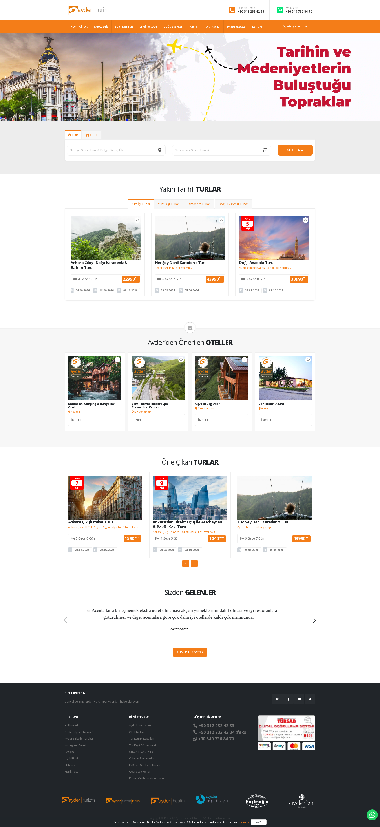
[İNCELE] (94, 425)
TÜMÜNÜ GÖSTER (190, 652)
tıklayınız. (244, 821)
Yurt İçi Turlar (140, 204)
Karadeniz (101, 27)
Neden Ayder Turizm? (79, 732)
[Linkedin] (299, 699)
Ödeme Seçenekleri (142, 758)
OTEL (93, 135)
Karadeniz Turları (199, 204)
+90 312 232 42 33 (251, 11)
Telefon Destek (247, 7)
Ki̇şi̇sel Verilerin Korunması (146, 778)
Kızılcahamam (143, 412)
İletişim (69, 752)
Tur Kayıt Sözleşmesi (142, 745)
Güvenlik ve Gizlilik (141, 752)
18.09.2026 (84, 290)
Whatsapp (291, 7)
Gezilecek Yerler (139, 772)
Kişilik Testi (72, 772)
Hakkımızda (72, 725)
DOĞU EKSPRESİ (173, 27)
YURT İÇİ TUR (79, 27)
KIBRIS (194, 27)
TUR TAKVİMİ (212, 27)
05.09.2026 (192, 290)
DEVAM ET (259, 821)
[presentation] (5, 77)
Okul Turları (136, 732)
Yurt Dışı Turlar (168, 204)
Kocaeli (75, 412)
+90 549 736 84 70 (298, 11)
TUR (74, 135)
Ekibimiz (70, 765)
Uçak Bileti (71, 758)
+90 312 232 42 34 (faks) (222, 732)
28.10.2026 (192, 550)
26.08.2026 (167, 550)
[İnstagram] (277, 699)
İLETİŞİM (256, 27)
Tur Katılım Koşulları (141, 739)
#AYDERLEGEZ (236, 27)
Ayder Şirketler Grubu (79, 739)
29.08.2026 (168, 290)
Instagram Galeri (75, 745)
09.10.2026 (107, 290)
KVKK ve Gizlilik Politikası (144, 765)
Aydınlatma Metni (140, 725)
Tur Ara (296, 150)
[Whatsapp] (372, 814)
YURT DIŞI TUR (124, 27)
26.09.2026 (107, 550)
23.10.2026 (131, 290)
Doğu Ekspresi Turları (233, 204)
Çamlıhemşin (205, 408)
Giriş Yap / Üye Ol (299, 26)
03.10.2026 (276, 290)
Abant (265, 408)
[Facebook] (288, 699)
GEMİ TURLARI (148, 27)
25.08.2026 (82, 550)
